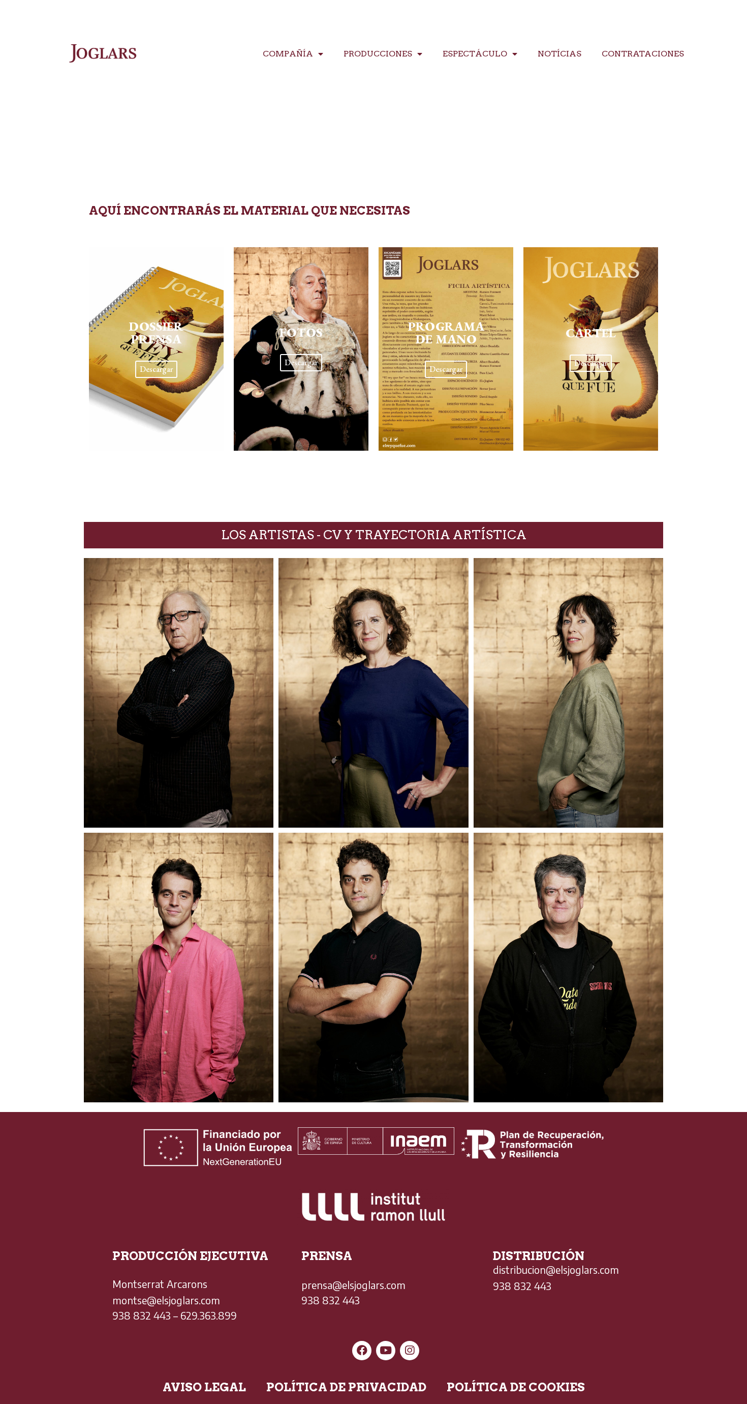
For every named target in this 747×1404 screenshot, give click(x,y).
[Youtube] (385, 1350)
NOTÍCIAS (559, 53)
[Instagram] (409, 1350)
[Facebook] (361, 1350)
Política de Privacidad (346, 1387)
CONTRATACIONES (643, 53)
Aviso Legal (204, 1387)
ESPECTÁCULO (475, 53)
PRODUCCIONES (378, 53)
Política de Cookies (516, 1387)
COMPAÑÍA (288, 53)
